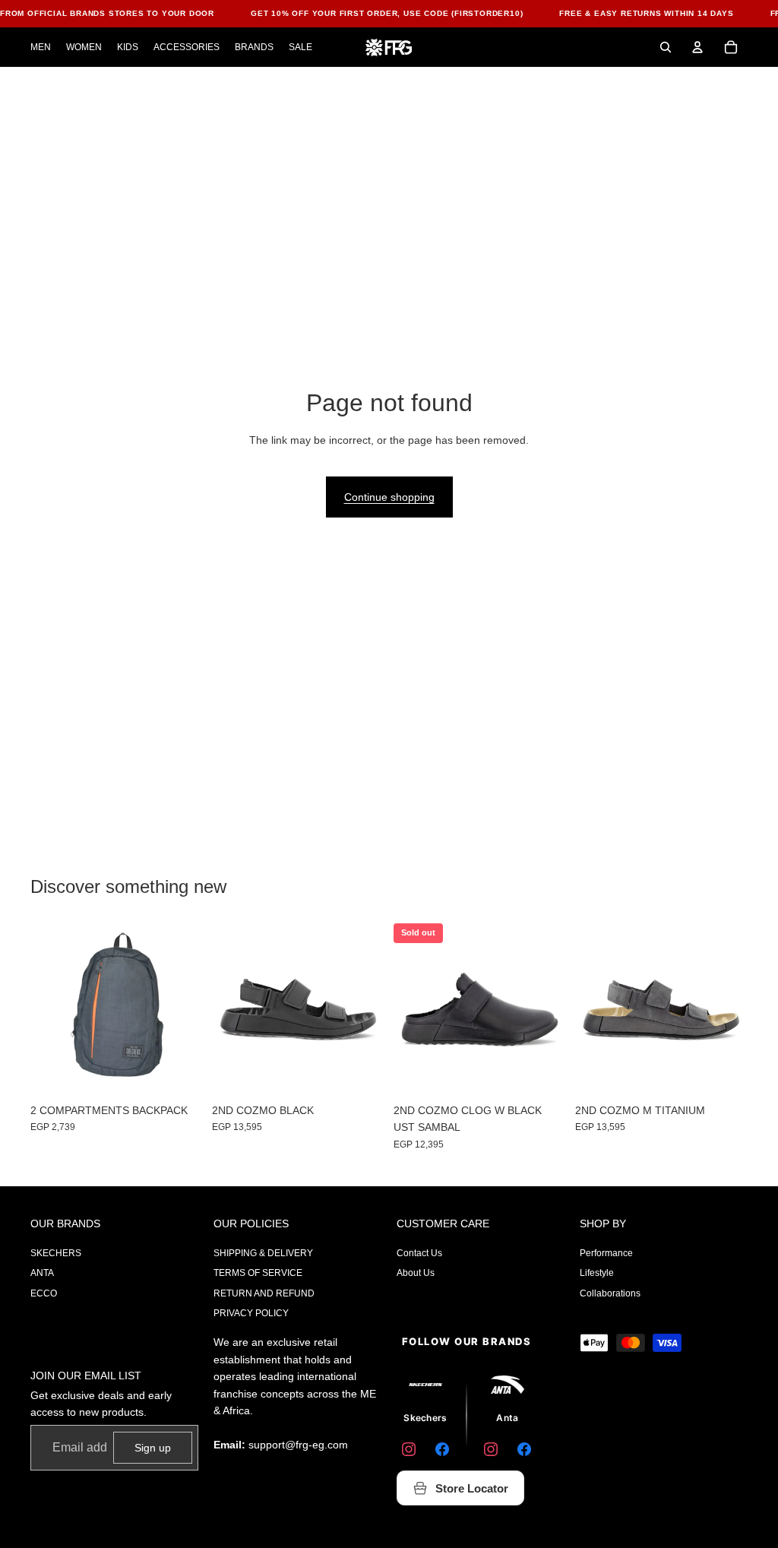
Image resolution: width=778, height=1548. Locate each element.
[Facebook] (442, 1449)
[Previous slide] (405, 1009)
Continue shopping (389, 497)
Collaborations (610, 1293)
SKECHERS (55, 1253)
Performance (606, 1253)
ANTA (42, 1273)
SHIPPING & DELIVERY (263, 1253)
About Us (416, 1273)
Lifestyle (597, 1273)
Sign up (152, 1448)
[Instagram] (409, 1449)
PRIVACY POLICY (251, 1313)
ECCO (43, 1293)
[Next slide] (554, 1009)
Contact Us (419, 1253)
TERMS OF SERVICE (257, 1273)
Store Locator (471, 1488)
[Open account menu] (697, 47)
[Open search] (665, 47)
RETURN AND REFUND (264, 1293)
